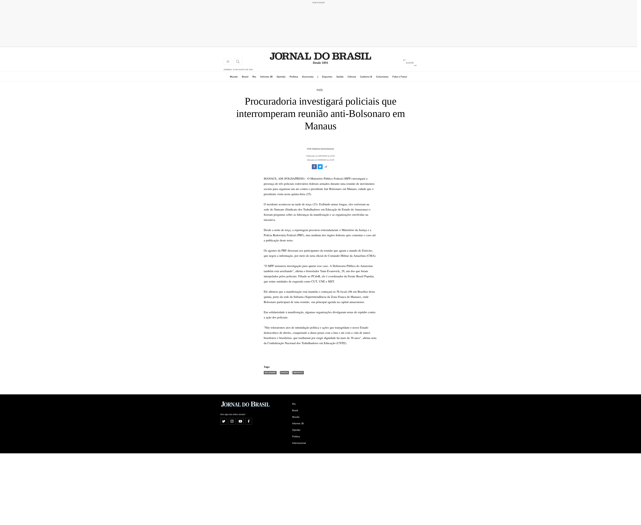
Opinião (281, 77)
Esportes (327, 77)
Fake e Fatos (399, 77)
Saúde (340, 77)
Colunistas (382, 77)
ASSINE (410, 62)
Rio (254, 77)
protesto (298, 372)
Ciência (352, 77)
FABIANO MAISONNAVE (323, 149)
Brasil (245, 77)
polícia (284, 372)
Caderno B (366, 77)
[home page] (320, 55)
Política (294, 77)
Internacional (299, 443)
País (320, 90)
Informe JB (266, 77)
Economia (307, 77)
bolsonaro (270, 372)
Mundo (234, 77)
